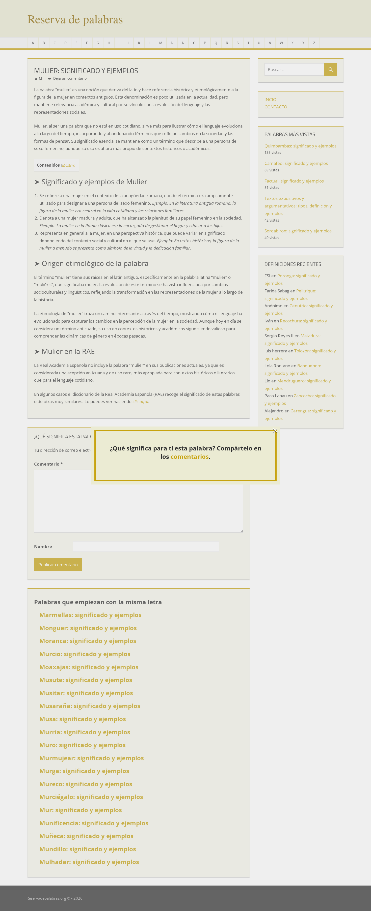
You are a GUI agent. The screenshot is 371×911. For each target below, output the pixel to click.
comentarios (190, 456)
